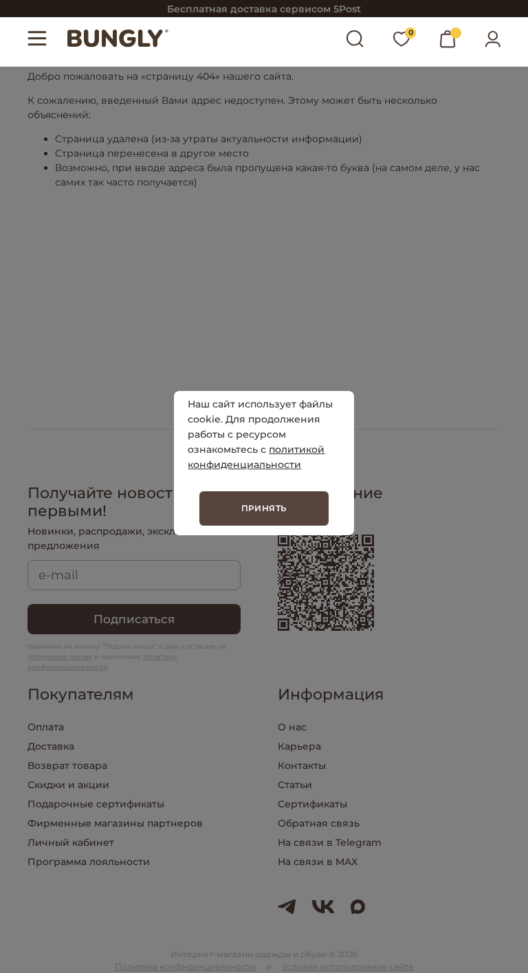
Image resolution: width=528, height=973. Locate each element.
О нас (292, 727)
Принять (264, 508)
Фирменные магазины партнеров (115, 823)
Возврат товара (67, 765)
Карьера (299, 746)
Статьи (295, 785)
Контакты (302, 765)
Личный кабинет (71, 842)
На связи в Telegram (330, 842)
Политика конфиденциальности (185, 966)
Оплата (46, 727)
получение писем (60, 656)
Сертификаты (312, 804)
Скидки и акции (68, 785)
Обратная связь (319, 823)
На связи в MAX (318, 861)
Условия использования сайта (347, 966)
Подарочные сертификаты (96, 804)
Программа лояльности (89, 861)
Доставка (51, 746)
